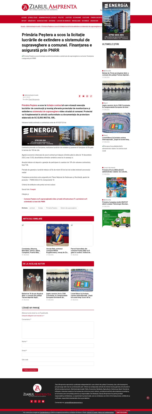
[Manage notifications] (148, 397)
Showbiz (85, 21)
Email (24, 351)
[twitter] (39, 401)
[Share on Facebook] (79, 96)
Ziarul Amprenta (34, 99)
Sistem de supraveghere (69, 208)
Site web (25, 360)
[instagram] (35, 401)
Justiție (68, 17)
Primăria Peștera (29, 105)
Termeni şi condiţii (92, 412)
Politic (61, 17)
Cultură (85, 17)
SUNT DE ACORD (122, 412)
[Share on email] (83, 96)
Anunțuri (94, 21)
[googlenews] (43, 401)
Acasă (24, 17)
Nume (24, 342)
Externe (52, 21)
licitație (50, 105)
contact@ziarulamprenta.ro (74, 402)
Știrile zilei (32, 17)
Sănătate (32, 21)
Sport (24, 21)
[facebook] (31, 401)
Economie (77, 17)
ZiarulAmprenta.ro (45, 412)
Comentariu (26, 319)
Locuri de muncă (64, 21)
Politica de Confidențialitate (106, 412)
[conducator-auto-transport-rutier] (116, 227)
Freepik (33, 189)
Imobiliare (76, 21)
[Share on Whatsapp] (87, 96)
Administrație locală (48, 17)
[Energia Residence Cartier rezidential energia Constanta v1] (116, 40)
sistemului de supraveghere (46, 111)
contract (58, 105)
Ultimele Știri (110, 44)
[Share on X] (91, 96)
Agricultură (42, 21)
